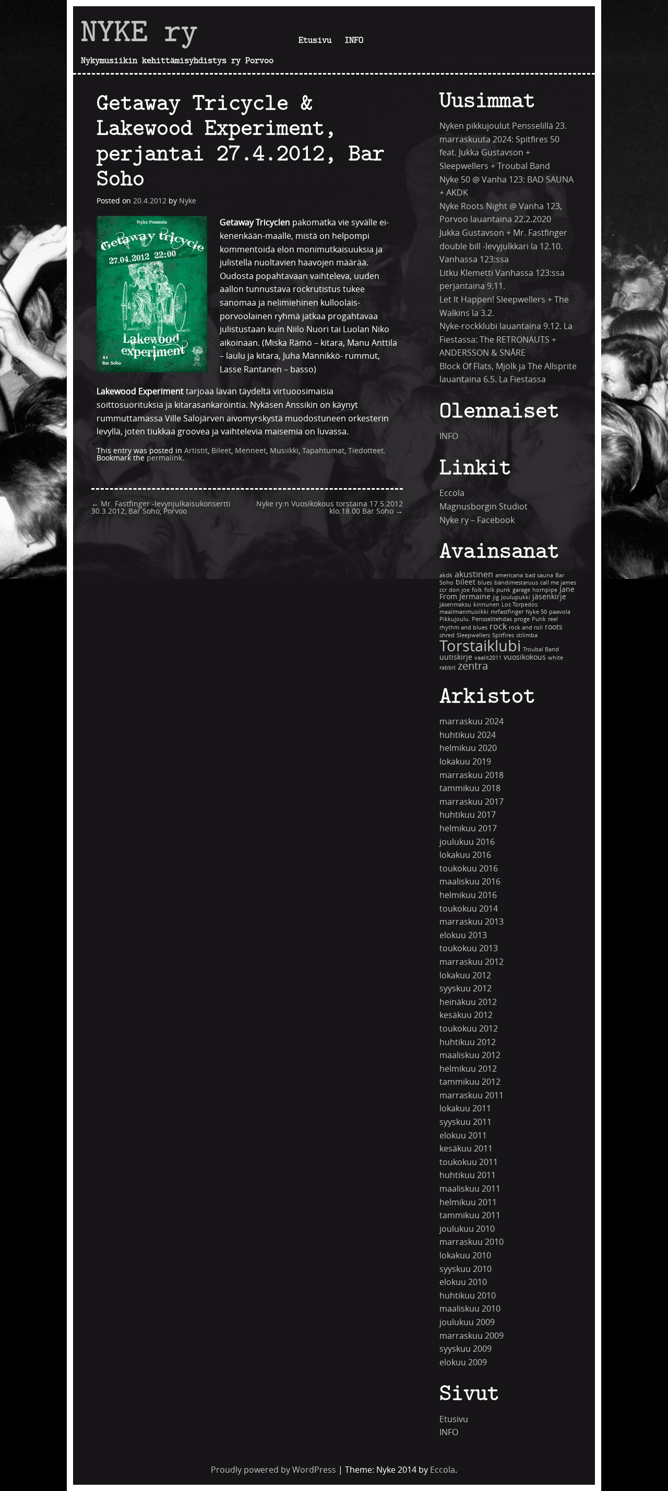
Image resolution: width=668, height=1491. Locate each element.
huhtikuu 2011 (467, 1175)
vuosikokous (525, 657)
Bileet (221, 450)
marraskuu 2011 (471, 1095)
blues (485, 582)
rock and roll (526, 627)
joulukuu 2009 (467, 1322)
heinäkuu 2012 (468, 1002)
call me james (558, 582)
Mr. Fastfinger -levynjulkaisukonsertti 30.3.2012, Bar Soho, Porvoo (161, 508)
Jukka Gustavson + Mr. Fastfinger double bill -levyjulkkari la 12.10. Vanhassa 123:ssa (503, 246)
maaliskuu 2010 (469, 1309)
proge (522, 619)
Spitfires (503, 635)
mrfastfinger (507, 612)
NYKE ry (139, 31)
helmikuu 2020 (468, 748)
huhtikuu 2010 (467, 1296)
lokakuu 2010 (465, 1255)
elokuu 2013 (463, 935)
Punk (539, 619)
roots (554, 627)
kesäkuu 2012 (466, 1015)
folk (477, 590)
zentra (473, 666)
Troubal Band (541, 649)
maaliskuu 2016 (469, 882)
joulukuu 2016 (467, 842)
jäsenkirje (549, 596)
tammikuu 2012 (469, 1082)
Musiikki (284, 450)
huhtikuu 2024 (467, 735)
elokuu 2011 (463, 1136)
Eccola (451, 493)
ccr (443, 590)
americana (509, 575)
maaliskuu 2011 (469, 1189)
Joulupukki (515, 597)
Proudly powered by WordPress (273, 1470)
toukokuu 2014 (468, 909)
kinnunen (486, 604)
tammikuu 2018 (469, 788)
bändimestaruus (516, 582)
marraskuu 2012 (471, 962)
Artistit (196, 450)
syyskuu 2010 (465, 1269)
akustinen (474, 574)
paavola (559, 612)
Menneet (250, 450)
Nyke (187, 201)
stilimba (527, 635)
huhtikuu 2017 (467, 815)
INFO (353, 39)
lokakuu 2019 (465, 762)
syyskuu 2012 (465, 988)
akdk (445, 575)
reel (553, 619)
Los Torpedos (520, 604)
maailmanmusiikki (463, 612)
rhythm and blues (463, 627)
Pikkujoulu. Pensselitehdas (475, 619)
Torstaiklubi (480, 646)
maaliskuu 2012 (469, 1055)
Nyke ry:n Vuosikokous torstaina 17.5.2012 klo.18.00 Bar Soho (329, 508)
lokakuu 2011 (465, 1108)
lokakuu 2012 (465, 975)
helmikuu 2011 (468, 1202)
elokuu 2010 (463, 1282)
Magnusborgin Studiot (483, 507)
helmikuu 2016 (468, 895)
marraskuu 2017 (471, 802)
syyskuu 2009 (465, 1349)
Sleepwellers (473, 635)
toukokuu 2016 (468, 869)
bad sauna (539, 575)
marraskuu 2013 (471, 922)
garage (521, 590)
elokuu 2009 (463, 1362)
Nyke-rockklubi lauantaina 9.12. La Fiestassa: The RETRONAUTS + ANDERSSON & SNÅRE (505, 339)
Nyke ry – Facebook (477, 520)
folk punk (497, 590)
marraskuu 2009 (471, 1336)
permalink (164, 458)
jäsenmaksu (455, 604)
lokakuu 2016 (465, 855)
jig (496, 597)
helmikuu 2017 (468, 828)
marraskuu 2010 (471, 1242)
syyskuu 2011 (465, 1122)
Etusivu (315, 39)
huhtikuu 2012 (467, 1042)
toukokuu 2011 (468, 1162)
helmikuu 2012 (468, 1069)
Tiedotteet (366, 450)
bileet (465, 582)
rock (498, 627)
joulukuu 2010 (467, 1229)
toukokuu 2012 (468, 1029)
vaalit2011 (488, 657)
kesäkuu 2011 (466, 1149)
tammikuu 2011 (469, 1215)
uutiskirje (455, 657)
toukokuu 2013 (468, 948)
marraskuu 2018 (471, 775)
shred (447, 635)
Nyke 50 (536, 612)
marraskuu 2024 (471, 721)
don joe (459, 590)
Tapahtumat (323, 450)
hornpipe (544, 590)
